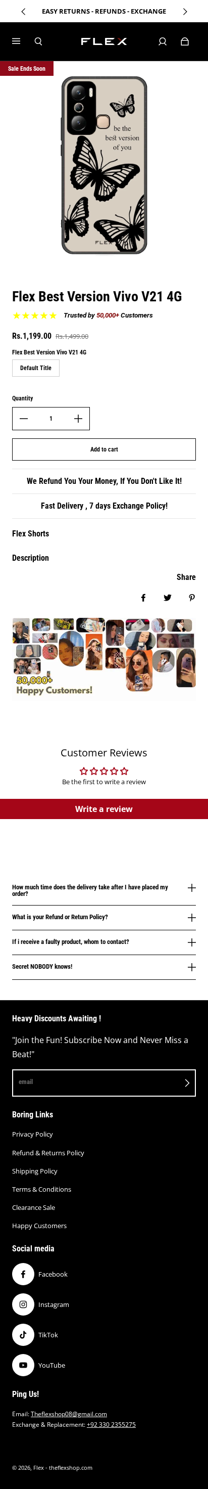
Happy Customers (39, 1225)
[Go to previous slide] (23, 11)
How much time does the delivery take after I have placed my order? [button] (90, 890)
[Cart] (185, 41)
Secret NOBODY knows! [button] (42, 966)
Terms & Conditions (41, 1189)
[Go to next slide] (184, 11)
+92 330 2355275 (111, 1424)
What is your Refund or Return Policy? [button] (60, 917)
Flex (38, 1467)
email (26, 1082)
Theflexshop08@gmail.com (69, 1414)
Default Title (35, 368)
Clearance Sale (33, 1207)
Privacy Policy (32, 1134)
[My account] (162, 41)
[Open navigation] (23, 41)
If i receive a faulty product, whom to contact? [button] (70, 941)
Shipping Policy (35, 1171)
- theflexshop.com (68, 1467)
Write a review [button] (104, 809)
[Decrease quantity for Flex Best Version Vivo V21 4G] (24, 419)
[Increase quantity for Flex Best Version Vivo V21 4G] (78, 419)
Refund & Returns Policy (48, 1152)
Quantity (22, 398)
